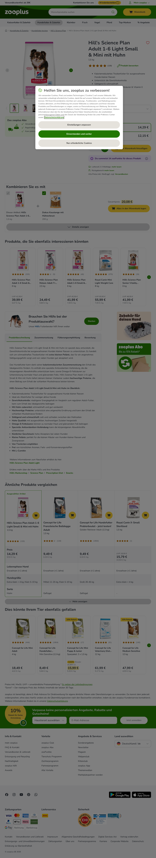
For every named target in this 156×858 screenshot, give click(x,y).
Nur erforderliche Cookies (79, 143)
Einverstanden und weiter (79, 133)
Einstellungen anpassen (79, 124)
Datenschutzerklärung (54, 117)
